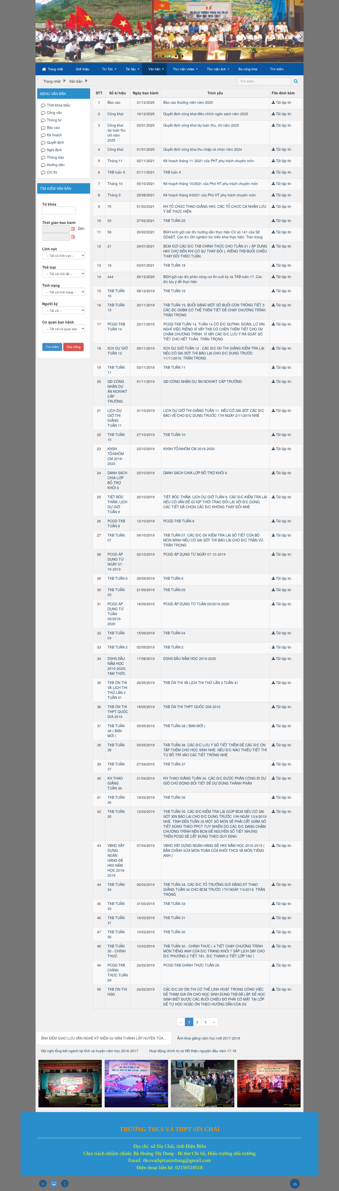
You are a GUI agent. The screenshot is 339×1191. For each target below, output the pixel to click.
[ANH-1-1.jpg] (70, 1083)
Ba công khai (247, 69)
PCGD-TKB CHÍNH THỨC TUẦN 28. (191, 965)
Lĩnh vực (49, 248)
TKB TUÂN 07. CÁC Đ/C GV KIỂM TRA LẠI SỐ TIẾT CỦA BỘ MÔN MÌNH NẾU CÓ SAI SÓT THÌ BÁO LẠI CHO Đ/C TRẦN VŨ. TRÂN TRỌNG (213, 540)
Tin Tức (107, 69)
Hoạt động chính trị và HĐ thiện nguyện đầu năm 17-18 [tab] (192, 1050)
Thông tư (54, 119)
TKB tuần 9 (116, 172)
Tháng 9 (114, 194)
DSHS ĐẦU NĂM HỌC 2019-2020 (189, 658)
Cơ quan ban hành (58, 322)
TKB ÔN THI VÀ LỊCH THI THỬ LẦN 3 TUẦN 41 (117, 690)
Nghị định (54, 149)
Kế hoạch (54, 134)
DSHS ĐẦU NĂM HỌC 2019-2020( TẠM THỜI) (116, 666)
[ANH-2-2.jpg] (136, 1083)
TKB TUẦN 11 (174, 367)
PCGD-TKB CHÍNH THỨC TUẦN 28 (117, 972)
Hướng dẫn (56, 164)
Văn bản (154, 69)
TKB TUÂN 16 (174, 290)
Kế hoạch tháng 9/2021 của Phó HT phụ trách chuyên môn (209, 194)
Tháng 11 (115, 160)
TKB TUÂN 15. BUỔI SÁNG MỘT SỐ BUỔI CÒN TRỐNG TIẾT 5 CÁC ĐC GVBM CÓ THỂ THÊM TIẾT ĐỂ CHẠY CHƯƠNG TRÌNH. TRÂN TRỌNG (214, 309)
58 (109, 231)
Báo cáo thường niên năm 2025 (188, 102)
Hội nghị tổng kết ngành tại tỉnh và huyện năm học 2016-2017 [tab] (89, 1050)
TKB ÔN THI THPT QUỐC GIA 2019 (117, 711)
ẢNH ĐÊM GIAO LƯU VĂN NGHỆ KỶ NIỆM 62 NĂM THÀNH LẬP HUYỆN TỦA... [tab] (103, 1038)
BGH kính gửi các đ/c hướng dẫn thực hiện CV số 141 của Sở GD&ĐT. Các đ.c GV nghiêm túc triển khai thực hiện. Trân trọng (213, 234)
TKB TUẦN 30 (174, 931)
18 (109, 265)
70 (109, 206)
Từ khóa (49, 204)
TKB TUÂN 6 (117, 578)
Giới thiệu (82, 69)
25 (109, 220)
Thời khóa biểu (58, 105)
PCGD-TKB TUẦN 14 (116, 326)
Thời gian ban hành (59, 222)
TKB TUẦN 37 (174, 763)
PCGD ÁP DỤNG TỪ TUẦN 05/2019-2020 (115, 613)
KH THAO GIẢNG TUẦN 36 (115, 783)
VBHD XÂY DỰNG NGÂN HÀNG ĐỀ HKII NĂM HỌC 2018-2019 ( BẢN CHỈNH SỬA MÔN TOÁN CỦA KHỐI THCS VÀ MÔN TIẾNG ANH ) (214, 850)
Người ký (50, 303)
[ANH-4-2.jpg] (269, 1083)
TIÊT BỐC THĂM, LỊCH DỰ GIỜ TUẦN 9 (117, 504)
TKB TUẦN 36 (174, 797)
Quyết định (55, 142)
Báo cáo (113, 102)
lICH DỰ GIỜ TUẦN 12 (117, 351)
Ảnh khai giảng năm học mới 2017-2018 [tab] (208, 1038)
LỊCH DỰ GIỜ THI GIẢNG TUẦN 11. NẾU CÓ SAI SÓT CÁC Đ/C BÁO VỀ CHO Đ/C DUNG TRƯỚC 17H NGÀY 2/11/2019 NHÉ (213, 413)
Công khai (115, 113)
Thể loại (49, 267)
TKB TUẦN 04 (174, 632)
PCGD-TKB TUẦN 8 (116, 523)
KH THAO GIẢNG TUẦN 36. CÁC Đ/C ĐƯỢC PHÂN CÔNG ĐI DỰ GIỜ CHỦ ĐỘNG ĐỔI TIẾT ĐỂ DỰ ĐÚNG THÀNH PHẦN (214, 781)
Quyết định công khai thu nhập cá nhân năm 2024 (202, 149)
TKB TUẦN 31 (174, 917)
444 (110, 276)
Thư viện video (183, 69)
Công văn (54, 112)
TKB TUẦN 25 (174, 220)
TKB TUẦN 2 (117, 647)
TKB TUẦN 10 (174, 434)
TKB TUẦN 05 (174, 589)
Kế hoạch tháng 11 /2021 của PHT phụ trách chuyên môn (208, 160)
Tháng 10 (115, 183)
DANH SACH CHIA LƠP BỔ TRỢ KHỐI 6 (117, 480)
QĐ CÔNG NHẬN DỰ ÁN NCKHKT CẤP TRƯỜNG (117, 391)
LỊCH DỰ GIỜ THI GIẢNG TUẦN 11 (114, 418)
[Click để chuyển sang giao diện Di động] (64, 1183)
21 (109, 246)
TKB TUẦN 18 (174, 265)
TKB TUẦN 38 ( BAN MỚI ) (116, 730)
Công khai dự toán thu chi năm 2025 (116, 133)
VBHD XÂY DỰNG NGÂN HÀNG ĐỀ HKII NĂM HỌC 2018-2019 (116, 860)
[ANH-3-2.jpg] (203, 1083)
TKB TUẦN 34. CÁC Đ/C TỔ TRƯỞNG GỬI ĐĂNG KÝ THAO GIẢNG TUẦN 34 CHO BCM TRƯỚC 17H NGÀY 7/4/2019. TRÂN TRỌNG (214, 889)
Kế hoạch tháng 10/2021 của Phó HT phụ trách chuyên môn (210, 183)
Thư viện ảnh (216, 69)
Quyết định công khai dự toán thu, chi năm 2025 (201, 125)
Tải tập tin (283, 102)
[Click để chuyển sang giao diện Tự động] (43, 1183)
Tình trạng (51, 285)
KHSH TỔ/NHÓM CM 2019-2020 (115, 456)
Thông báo (55, 157)
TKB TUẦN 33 (174, 903)
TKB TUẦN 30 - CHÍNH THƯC (116, 950)
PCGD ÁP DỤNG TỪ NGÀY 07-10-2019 (115, 562)
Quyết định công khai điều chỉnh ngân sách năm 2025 (205, 113)
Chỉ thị (52, 172)
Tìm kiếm (277, 69)
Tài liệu (131, 69)
